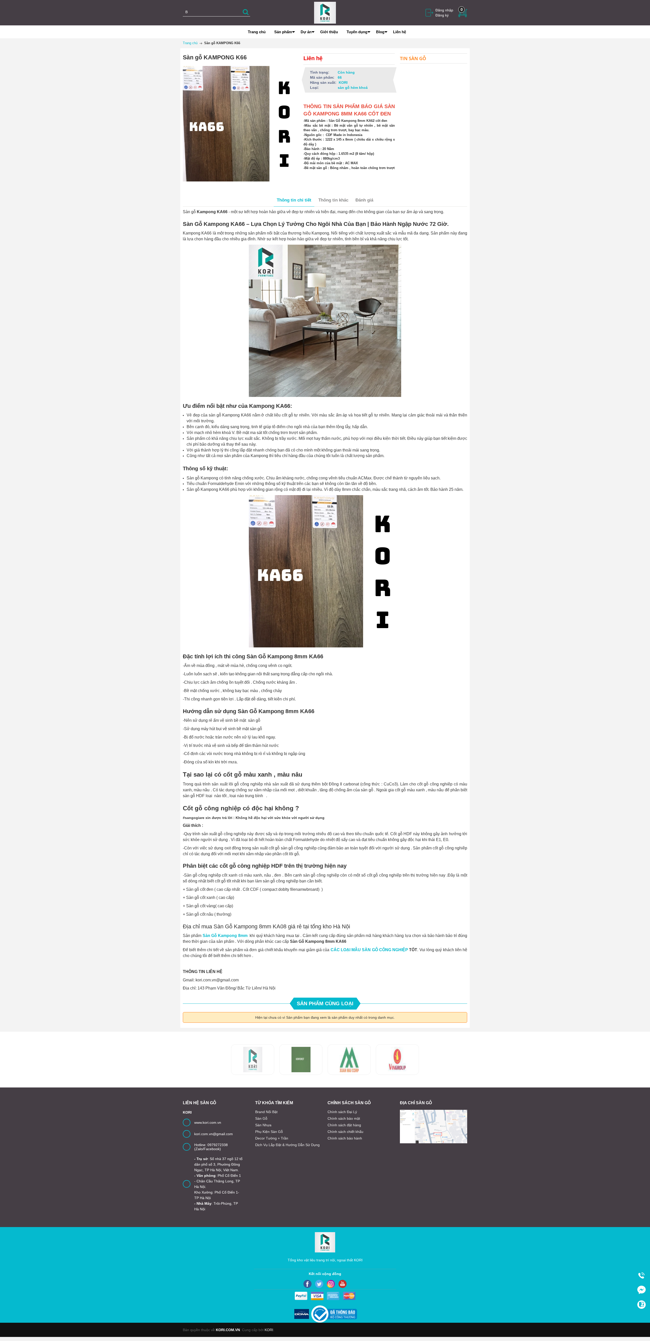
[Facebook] (307, 1284)
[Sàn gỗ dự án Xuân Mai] (300, 1059)
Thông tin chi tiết (294, 200)
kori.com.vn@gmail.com (213, 1134)
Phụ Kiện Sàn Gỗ (269, 1132)
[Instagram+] (331, 1284)
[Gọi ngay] (641, 1275)
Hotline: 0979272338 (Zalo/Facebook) (211, 1147)
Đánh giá (364, 200)
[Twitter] (319, 1284)
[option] (253, 1059)
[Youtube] (342, 1284)
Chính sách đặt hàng (344, 1125)
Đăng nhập (444, 10)
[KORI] (325, 12)
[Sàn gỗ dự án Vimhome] (349, 1059)
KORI (269, 1330)
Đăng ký (442, 15)
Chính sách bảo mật (344, 1118)
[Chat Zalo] (641, 1304)
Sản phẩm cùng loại (325, 1003)
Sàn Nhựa (263, 1125)
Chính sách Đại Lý (342, 1112)
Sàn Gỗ (261, 1118)
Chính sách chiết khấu (345, 1132)
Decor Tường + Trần (271, 1138)
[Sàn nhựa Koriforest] (252, 1059)
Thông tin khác (333, 200)
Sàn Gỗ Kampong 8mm (224, 935)
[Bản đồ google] (433, 1126)
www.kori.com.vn (207, 1122)
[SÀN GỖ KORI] (397, 1059)
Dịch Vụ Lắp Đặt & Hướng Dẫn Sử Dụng (287, 1145)
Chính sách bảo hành (345, 1138)
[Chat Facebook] (641, 1290)
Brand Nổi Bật (266, 1112)
